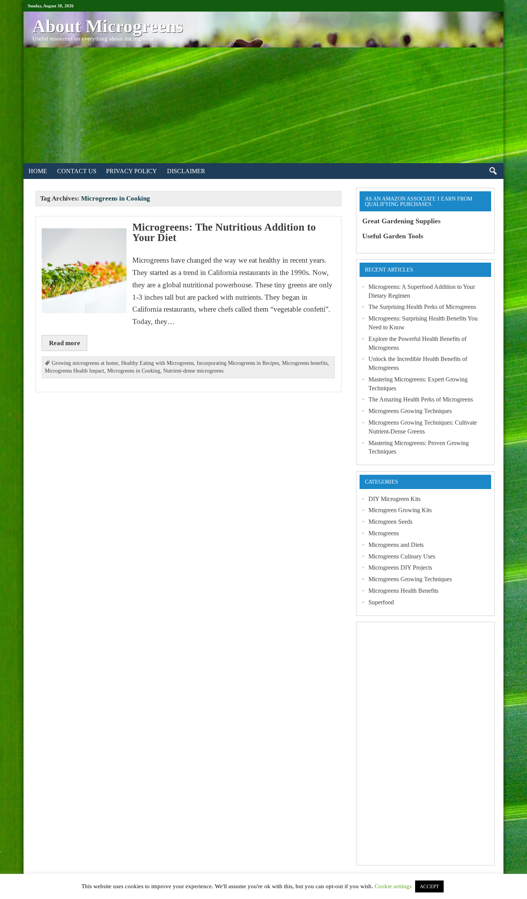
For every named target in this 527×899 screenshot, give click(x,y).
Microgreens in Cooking (133, 371)
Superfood (381, 602)
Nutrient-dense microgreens (193, 371)
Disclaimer (186, 171)
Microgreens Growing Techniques (410, 411)
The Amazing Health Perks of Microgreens (420, 399)
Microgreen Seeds (390, 521)
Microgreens (383, 533)
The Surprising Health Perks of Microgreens (422, 307)
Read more (64, 343)
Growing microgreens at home (85, 363)
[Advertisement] (263, 105)
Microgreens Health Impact (74, 371)
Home (38, 171)
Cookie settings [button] (393, 886)
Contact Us (76, 171)
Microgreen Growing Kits (400, 510)
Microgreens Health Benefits (403, 590)
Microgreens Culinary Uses (401, 556)
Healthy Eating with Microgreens (157, 363)
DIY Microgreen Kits (394, 499)
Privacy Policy (131, 171)
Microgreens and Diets (396, 544)
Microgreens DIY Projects (400, 567)
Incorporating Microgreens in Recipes (238, 363)
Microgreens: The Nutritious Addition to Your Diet (224, 232)
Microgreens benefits (305, 363)
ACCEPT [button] (429, 886)
